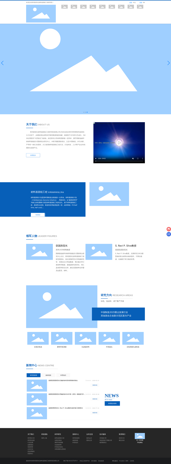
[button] (85, 112)
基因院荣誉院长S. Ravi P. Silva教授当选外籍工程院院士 (65, 408)
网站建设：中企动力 (118, 461)
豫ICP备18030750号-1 (70, 461)
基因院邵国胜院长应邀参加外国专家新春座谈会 (63, 380)
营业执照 (101, 461)
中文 (134, 2)
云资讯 (132, 461)
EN (144, 2)
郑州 (126, 461)
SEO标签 (94, 461)
